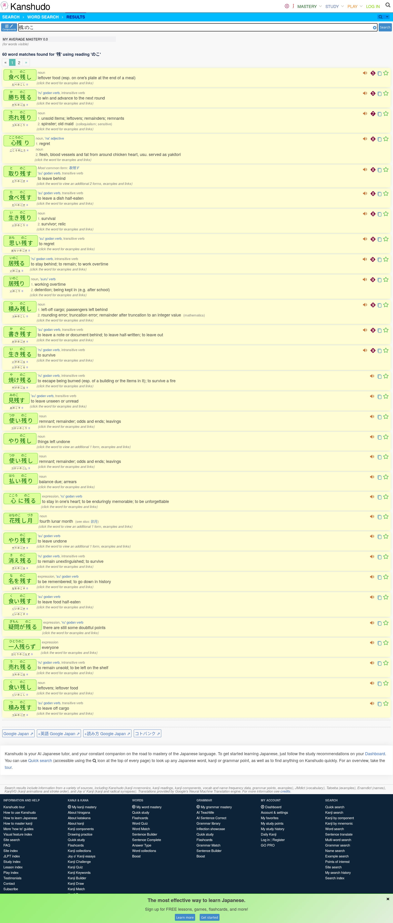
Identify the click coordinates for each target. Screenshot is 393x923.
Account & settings (274, 812)
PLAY (353, 6)
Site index (10, 850)
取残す (74, 167)
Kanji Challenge (79, 861)
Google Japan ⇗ (18, 733)
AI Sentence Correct (211, 817)
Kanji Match (76, 888)
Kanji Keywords (79, 872)
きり (20, 215)
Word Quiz (140, 823)
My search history (338, 872)
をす (20, 579)
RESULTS (75, 17)
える (20, 558)
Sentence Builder (144, 834)
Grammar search (337, 845)
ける (20, 378)
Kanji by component (339, 817)
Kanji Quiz (75, 866)
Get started (209, 917)
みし (20, 306)
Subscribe (10, 888)
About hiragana (79, 812)
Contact (9, 883)
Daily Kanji (268, 834)
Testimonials (12, 877)
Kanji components (81, 828)
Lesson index (13, 866)
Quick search (40, 760)
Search (385, 27)
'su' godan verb (49, 173)
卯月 (94, 521)
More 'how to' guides (18, 828)
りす (20, 171)
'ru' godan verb (49, 92)
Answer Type (141, 845)
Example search (337, 856)
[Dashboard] (287, 6)
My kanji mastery (83, 806)
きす (20, 332)
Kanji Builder (77, 877)
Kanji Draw (76, 883)
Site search (11, 839)
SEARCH (11, 17)
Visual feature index (17, 834)
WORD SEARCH (43, 17)
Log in (265, 839)
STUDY (332, 6)
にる (22, 498)
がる (22, 625)
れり (20, 115)
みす (20, 705)
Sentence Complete (146, 839)
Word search (334, 828)
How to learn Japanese (20, 817)
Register (278, 839)
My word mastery (148, 806)
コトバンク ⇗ (147, 733)
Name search (335, 850)
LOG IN (373, 6)
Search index (334, 877)
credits (285, 791)
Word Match (141, 828)
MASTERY (307, 6)
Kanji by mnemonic (339, 823)
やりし (20, 438)
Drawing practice (80, 834)
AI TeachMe (205, 812)
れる (20, 665)
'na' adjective (54, 138)
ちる (20, 95)
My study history (272, 828)
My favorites (269, 817)
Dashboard (375, 753)
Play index (10, 872)
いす (21, 241)
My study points (272, 823)
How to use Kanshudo (19, 812)
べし (20, 75)
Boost (136, 856)
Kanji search (334, 812)
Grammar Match (208, 845)
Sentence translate (339, 834)
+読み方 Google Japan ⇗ (107, 733)
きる (20, 352)
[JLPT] (293, 6)
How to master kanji (17, 823)
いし (21, 458)
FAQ (6, 845)
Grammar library (208, 823)
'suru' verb (47, 278)
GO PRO (268, 845)
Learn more (185, 917)
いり (21, 418)
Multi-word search (338, 839)
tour (8, 767)
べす (20, 195)
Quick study (76, 839)
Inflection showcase (210, 828)
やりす (20, 538)
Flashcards (76, 845)
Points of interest (337, 861)
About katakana (79, 817)
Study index (11, 861)
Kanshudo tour (14, 806)
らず (22, 644)
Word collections (144, 850)
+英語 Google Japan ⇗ (59, 733)
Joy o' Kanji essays (81, 856)
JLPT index (11, 856)
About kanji (76, 823)
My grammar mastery (216, 806)
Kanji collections (79, 850)
